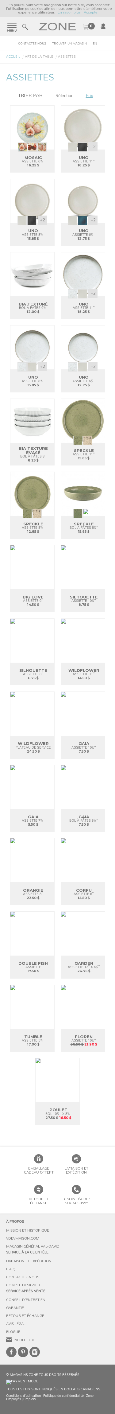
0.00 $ (89, 27)
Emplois (29, 1399)
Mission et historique (27, 1230)
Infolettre (24, 1340)
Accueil (13, 56)
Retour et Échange (25, 1316)
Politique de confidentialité (63, 1395)
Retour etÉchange (39, 1201)
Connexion (103, 26)
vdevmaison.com (22, 1238)
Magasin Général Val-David (32, 1246)
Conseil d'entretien (25, 1300)
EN (95, 43)
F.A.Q (10, 1269)
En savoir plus (69, 12)
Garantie (15, 1308)
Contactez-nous (32, 43)
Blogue (13, 1332)
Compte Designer (23, 1285)
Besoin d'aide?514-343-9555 (76, 1201)
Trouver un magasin (69, 43)
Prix (89, 96)
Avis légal (15, 1324)
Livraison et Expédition (76, 1170)
